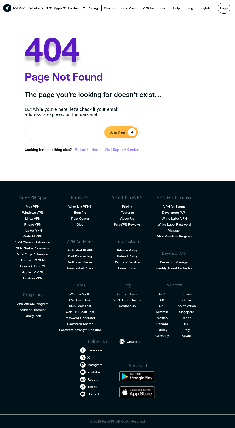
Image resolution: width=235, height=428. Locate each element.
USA (162, 294)
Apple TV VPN (32, 272)
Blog (174, 8)
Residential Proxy (80, 268)
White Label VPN (174, 218)
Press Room (127, 268)
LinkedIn (133, 341)
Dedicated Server (80, 262)
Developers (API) (174, 212)
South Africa (187, 306)
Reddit (92, 379)
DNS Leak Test (80, 306)
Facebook (94, 350)
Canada (162, 324)
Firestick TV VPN (32, 266)
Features (127, 212)
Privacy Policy (127, 250)
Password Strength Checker (80, 330)
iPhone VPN (32, 224)
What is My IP (80, 294)
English (188, 8)
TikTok (92, 387)
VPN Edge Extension (32, 254)
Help (162, 8)
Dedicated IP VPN (80, 250)
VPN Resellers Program (174, 236)
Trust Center (80, 218)
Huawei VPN (32, 230)
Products (69, 8)
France (187, 294)
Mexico (162, 318)
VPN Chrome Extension (32, 242)
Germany (162, 336)
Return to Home (88, 149)
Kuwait (187, 336)
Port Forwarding (80, 256)
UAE (162, 306)
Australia (162, 312)
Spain (186, 300)
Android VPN (32, 236)
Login (207, 8)
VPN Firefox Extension (32, 248)
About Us (127, 218)
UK (162, 300)
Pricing (85, 8)
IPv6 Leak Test (80, 300)
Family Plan (32, 316)
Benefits (80, 212)
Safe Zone (119, 8)
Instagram (94, 365)
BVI (186, 324)
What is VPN (37, 8)
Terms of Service (127, 262)
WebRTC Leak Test (79, 312)
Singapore (186, 312)
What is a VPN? (79, 206)
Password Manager (174, 262)
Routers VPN (32, 278)
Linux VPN (32, 218)
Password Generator (79, 318)
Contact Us (127, 306)
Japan (186, 318)
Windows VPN (32, 212)
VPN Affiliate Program (32, 304)
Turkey (162, 330)
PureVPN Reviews (127, 224)
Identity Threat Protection (174, 268)
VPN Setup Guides (127, 300)
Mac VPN (32, 206)
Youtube (93, 372)
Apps (54, 8)
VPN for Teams (141, 8)
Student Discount (33, 310)
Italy (187, 330)
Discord (93, 394)
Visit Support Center (122, 149)
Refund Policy (127, 256)
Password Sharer (80, 324)
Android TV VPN (33, 260)
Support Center (127, 294)
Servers (101, 8)
